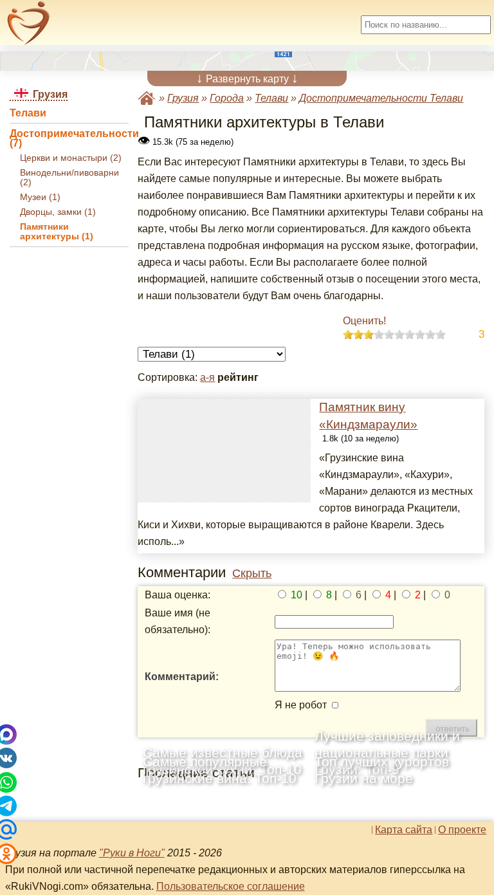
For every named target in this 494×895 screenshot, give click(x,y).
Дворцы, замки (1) (58, 212)
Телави (28, 113)
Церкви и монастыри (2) (71, 158)
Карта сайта (403, 830)
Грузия (183, 98)
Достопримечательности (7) (69, 138)
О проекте (462, 830)
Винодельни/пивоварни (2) (69, 177)
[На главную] (28, 23)
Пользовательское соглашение (230, 886)
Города (227, 98)
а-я (207, 377)
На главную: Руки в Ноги (147, 98)
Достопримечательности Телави (381, 98)
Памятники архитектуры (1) (56, 231)
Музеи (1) (40, 197)
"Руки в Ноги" (132, 852)
